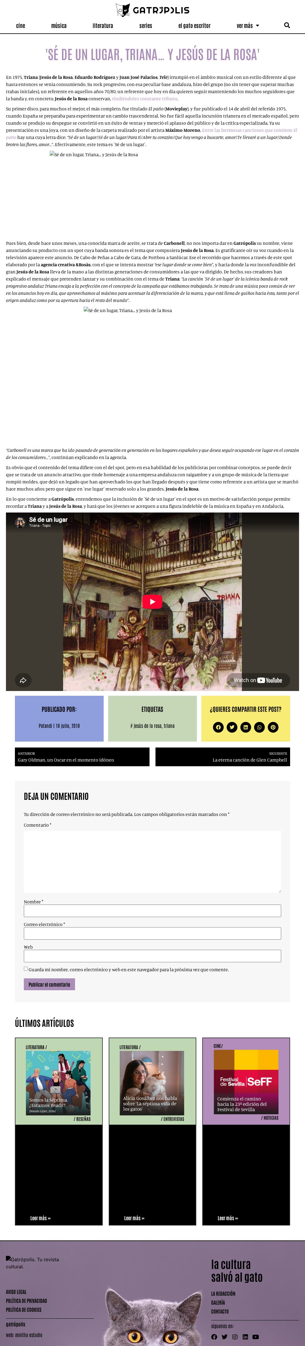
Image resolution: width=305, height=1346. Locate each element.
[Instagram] (235, 1337)
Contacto (220, 1311)
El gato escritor (194, 25)
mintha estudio (28, 1335)
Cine (20, 25)
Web (28, 946)
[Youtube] (256, 1337)
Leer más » (40, 1218)
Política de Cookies (23, 1309)
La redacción (223, 1293)
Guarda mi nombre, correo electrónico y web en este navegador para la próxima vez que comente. (129, 969)
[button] (287, 25)
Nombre (33, 901)
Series (145, 25)
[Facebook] (214, 1337)
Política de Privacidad (26, 1300)
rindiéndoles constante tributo (144, 98)
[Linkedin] (245, 1337)
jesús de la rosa (147, 725)
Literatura (103, 25)
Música (59, 25)
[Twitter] (225, 1337)
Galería (218, 1302)
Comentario (37, 824)
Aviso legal (16, 1292)
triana (169, 725)
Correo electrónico (44, 924)
